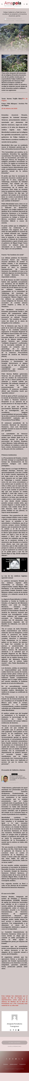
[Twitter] (9, 1059)
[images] (5, 779)
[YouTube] (16, 1059)
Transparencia (22, 1064)
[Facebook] (6, 1059)
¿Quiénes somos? (13, 1064)
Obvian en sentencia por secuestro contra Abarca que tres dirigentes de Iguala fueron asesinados (18, 777)
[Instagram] (12, 1059)
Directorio (5, 1064)
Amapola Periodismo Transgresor (14, 18)
